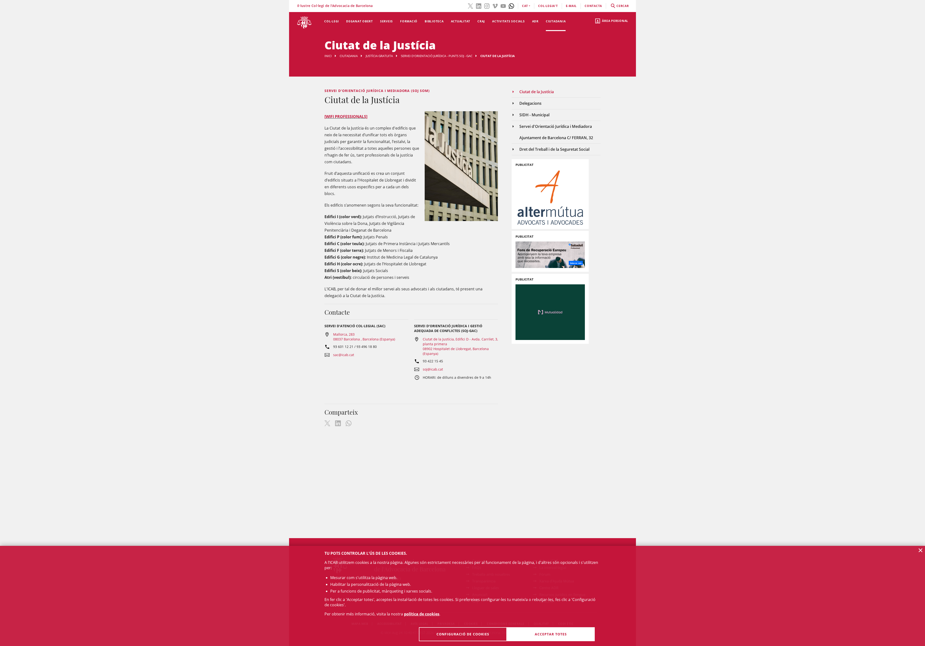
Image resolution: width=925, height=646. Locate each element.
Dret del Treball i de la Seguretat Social (554, 149)
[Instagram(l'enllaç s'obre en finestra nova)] (486, 5)
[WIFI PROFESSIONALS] (345, 116)
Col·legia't (548, 6)
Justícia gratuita (379, 56)
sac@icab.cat (343, 354)
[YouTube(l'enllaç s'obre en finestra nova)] (503, 5)
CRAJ (481, 21)
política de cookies (421, 614)
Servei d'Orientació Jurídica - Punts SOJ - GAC (436, 56)
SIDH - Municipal (534, 114)
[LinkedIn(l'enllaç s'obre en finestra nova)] (478, 5)
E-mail (571, 6)
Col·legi (331, 21)
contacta (593, 6)
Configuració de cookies (462, 634)
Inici (328, 56)
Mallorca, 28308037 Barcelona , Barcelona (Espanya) (364, 336)
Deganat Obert (359, 21)
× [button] (920, 550)
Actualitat (460, 21)
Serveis (386, 21)
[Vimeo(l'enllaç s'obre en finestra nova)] (495, 5)
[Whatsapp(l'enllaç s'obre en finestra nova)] (511, 5)
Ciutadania (556, 21)
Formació (408, 21)
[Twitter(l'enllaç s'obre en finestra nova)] (470, 5)
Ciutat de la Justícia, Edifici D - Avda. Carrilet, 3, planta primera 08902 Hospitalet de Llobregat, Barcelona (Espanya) (460, 346)
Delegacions (530, 103)
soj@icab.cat (433, 369)
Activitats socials (508, 21)
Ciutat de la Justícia (536, 91)
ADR (535, 21)
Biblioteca (434, 21)
